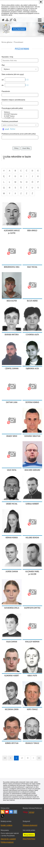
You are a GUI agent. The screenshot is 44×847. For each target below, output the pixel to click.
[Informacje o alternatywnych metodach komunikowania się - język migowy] (11, 19)
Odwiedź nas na (7, 812)
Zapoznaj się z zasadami (8, 839)
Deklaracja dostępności (30, 825)
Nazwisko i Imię (7, 57)
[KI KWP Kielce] (20, 116)
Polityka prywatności (7, 842)
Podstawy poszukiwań (10, 121)
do (3, 85)
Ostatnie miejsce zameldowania (13, 100)
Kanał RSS (2, 812)
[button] (40, 20)
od (3, 80)
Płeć (3, 65)
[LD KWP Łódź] (20, 118)
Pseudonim (6, 91)
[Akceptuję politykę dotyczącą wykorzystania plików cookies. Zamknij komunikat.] (41, 2)
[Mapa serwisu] (7, 19)
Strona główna (6, 42)
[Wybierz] (20, 112)
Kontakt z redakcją (6, 825)
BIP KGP (31, 812)
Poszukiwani (18, 42)
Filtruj (16, 148)
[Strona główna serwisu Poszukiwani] (3, 19)
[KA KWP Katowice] (20, 114)
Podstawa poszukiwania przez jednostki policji (19, 134)
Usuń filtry (26, 148)
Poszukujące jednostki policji (12, 108)
